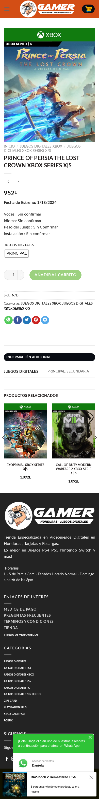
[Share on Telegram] (45, 320)
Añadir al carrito (55, 275)
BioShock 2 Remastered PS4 (53, 777)
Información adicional (28, 357)
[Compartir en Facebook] (17, 320)
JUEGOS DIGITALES (19, 245)
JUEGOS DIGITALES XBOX (41, 146)
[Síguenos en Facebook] (7, 759)
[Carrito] (88, 9)
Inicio (9, 146)
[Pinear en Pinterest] (36, 320)
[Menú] (7, 9)
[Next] (95, 448)
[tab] (49, 357)
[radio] (16, 253)
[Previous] (3, 448)
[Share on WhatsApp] (8, 320)
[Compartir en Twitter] (27, 320)
